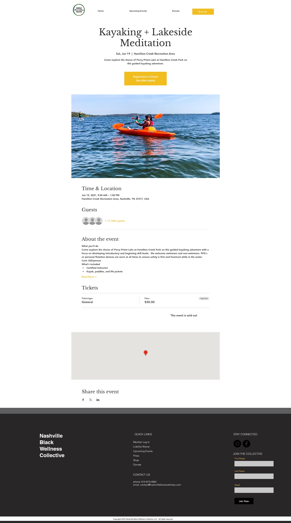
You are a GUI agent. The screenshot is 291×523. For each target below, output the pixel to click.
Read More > (89, 276)
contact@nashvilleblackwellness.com (160, 484)
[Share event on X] (90, 400)
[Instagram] (237, 443)
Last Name (239, 471)
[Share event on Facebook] (83, 400)
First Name (240, 458)
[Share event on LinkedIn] (98, 400)
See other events (145, 80)
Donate (137, 464)
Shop (136, 460)
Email (237, 485)
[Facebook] (246, 443)
